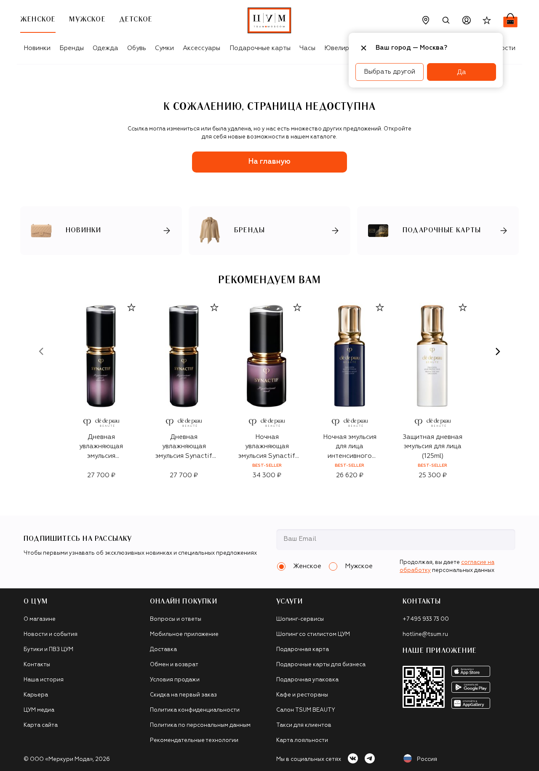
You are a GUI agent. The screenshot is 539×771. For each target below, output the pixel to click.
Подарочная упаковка (307, 680)
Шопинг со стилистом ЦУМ (313, 634)
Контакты (37, 664)
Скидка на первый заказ (183, 695)
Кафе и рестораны (302, 695)
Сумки (164, 48)
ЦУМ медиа (39, 710)
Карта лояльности (302, 740)
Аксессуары (201, 48)
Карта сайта (41, 725)
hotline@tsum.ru (425, 634)
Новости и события (50, 634)
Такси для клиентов (303, 725)
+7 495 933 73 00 (426, 619)
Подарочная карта (302, 649)
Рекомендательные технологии (194, 740)
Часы (307, 48)
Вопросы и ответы (175, 619)
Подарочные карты (260, 48)
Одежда (105, 48)
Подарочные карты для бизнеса (321, 664)
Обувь (136, 48)
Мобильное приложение (184, 634)
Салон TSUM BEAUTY (305, 710)
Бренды (71, 48)
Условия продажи (175, 680)
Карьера (36, 695)
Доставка (163, 649)
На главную (269, 161)
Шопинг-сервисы (300, 619)
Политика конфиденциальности (195, 710)
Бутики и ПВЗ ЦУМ (48, 649)
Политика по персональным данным (200, 725)
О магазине (40, 619)
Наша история (44, 680)
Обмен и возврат (174, 664)
